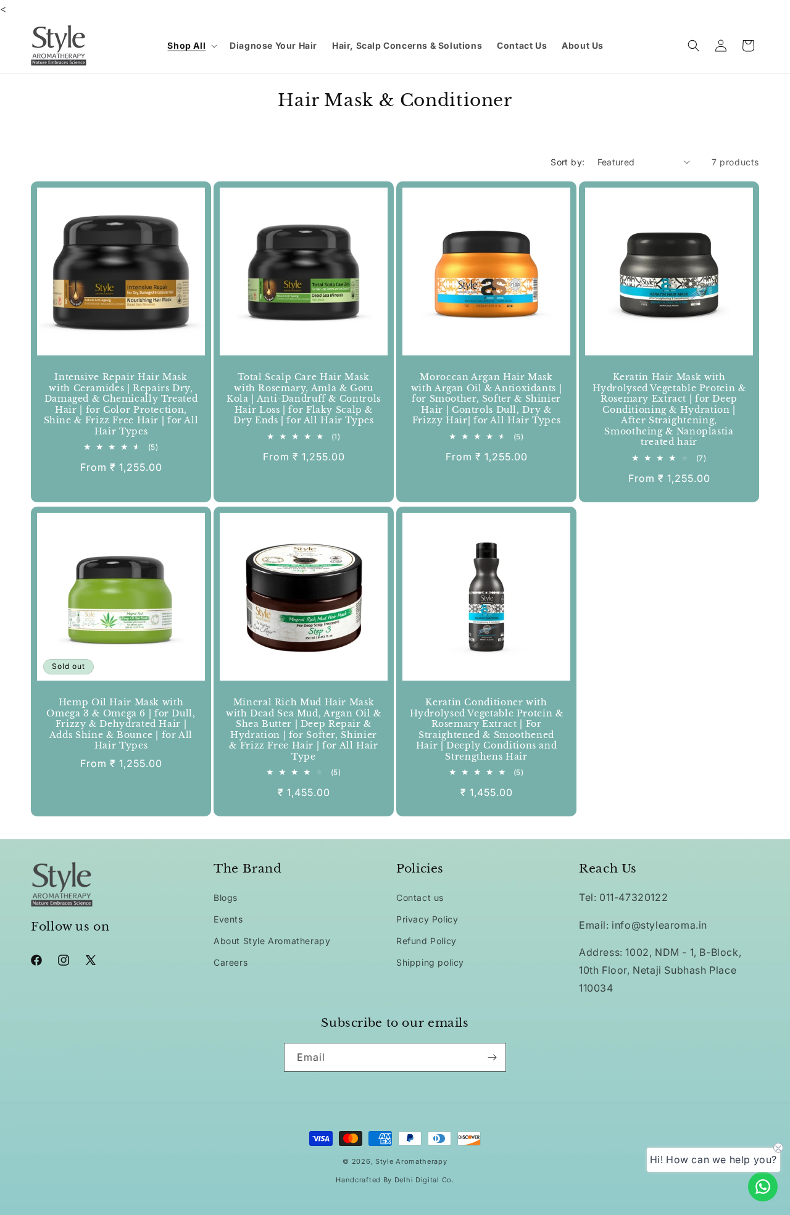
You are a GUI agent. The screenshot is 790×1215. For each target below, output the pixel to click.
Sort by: (567, 162)
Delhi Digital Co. (424, 1180)
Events (228, 919)
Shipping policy (430, 962)
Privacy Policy (427, 919)
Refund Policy (426, 940)
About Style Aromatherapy (272, 940)
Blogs (226, 897)
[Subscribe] (491, 1057)
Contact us (420, 897)
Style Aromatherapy (411, 1161)
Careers (230, 962)
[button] (191, 46)
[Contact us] (763, 1186)
